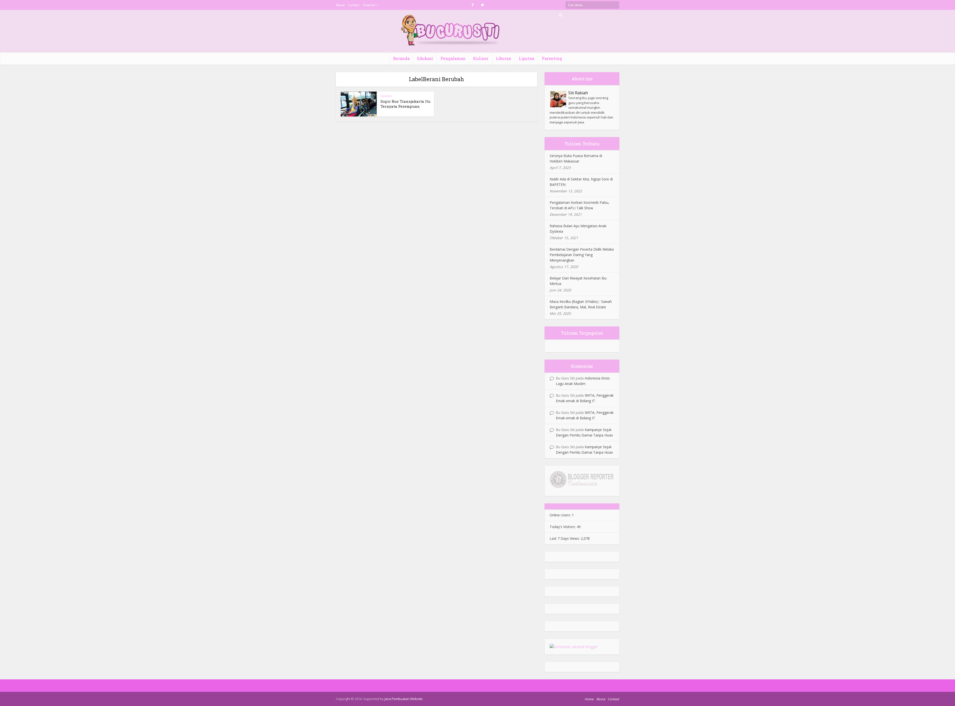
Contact (353, 5)
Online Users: (561, 515)
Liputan (526, 58)
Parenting (552, 58)
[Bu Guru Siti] (450, 30)
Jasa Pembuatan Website (403, 699)
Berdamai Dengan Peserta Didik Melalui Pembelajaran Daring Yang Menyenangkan (582, 255)
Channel (369, 5)
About (340, 5)
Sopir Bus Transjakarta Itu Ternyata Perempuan (405, 104)
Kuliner (480, 58)
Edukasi (425, 58)
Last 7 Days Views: (565, 538)
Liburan (503, 58)
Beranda (401, 58)
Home (589, 699)
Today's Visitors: (563, 526)
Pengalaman (453, 58)
